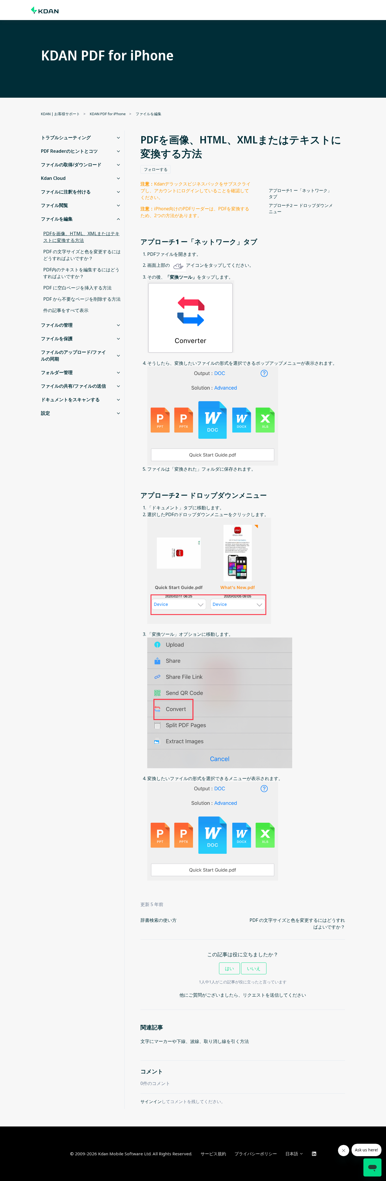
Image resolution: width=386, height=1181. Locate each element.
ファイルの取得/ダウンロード (71, 164)
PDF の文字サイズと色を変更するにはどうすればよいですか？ (82, 254)
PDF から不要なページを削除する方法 (82, 299)
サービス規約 (213, 1153)
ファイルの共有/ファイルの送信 (73, 386)
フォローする (156, 169)
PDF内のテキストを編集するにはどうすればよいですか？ (81, 273)
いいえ (254, 968)
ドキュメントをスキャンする (70, 399)
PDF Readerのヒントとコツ (69, 151)
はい (229, 968)
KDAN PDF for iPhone (108, 113)
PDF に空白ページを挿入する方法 (77, 288)
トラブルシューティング (66, 137)
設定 (45, 413)
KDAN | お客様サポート (60, 113)
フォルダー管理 (57, 372)
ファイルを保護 (57, 338)
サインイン (151, 1101)
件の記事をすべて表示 (65, 310)
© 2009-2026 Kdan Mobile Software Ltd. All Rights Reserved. (131, 1153)
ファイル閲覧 (54, 205)
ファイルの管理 (57, 325)
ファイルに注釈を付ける (66, 192)
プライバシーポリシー (256, 1153)
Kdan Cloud (53, 178)
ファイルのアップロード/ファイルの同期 (73, 355)
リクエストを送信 (261, 995)
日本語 (292, 1153)
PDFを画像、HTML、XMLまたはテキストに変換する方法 (81, 236)
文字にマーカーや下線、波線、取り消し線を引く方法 (194, 1041)
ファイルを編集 (148, 113)
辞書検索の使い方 (158, 920)
